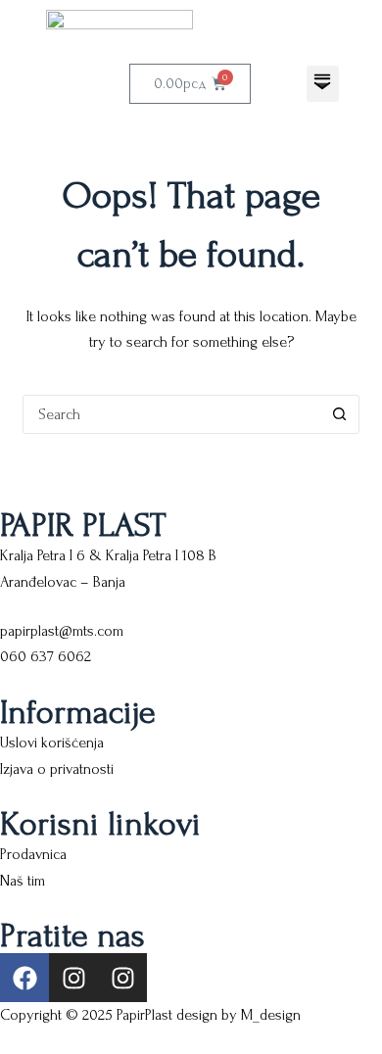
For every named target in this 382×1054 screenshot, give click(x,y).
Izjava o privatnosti (57, 769)
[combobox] (172, 414)
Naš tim (22, 880)
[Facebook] (24, 977)
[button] (323, 84)
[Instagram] (73, 977)
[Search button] (339, 414)
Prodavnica (33, 854)
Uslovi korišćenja (52, 742)
